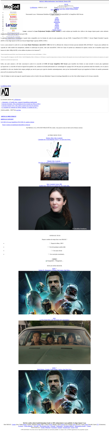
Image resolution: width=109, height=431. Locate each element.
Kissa (50, 424)
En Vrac (57, 28)
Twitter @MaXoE (45, 427)
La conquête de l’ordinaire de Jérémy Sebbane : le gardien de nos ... (20, 107)
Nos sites (36, 426)
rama (54, 318)
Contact (89, 426)
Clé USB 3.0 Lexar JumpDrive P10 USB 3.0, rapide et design (17, 122)
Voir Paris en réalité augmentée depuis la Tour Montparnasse (54, 162)
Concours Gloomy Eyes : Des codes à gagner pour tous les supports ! (20, 105)
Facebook (54, 427)
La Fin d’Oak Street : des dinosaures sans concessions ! (54, 319)
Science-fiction (74, 9)
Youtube (60, 427)
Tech (74, 424)
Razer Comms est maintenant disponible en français (16, 124)
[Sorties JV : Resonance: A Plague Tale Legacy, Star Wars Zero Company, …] (54, 314)
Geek (60, 9)
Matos (57, 23)
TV (98, 424)
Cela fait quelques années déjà (57, 247)
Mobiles (57, 19)
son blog (18, 110)
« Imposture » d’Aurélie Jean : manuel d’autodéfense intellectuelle (19, 102)
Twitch (73, 427)
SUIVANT (7, 119)
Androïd (56, 9)
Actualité (52, 426)
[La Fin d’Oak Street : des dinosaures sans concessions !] (54, 363)
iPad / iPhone (66, 9)
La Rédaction (6, 86)
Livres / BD (58, 184)
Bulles (39, 424)
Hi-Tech (57, 20)
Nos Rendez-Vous (44, 426)
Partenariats (59, 426)
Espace (57, 30)
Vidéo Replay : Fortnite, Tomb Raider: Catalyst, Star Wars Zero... (54, 369)
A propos (20, 426)
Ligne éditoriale (28, 426)
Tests (57, 17)
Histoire (49, 161)
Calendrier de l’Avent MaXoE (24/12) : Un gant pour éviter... (54, 139)
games (54, 268)
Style (62, 424)
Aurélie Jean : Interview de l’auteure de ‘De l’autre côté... (54, 185)
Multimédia (57, 22)
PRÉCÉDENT (8, 116)
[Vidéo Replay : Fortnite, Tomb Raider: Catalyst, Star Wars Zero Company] (54, 413)
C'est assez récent (57, 250)
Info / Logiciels (58, 138)
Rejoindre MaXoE (69, 426)
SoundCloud (66, 427)
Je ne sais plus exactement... (57, 254)
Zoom (86, 424)
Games (14, 424)
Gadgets (57, 26)
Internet (57, 25)
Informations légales (80, 426)
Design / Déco (50, 138)
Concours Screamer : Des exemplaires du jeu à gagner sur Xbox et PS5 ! (21, 104)
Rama (24, 424)
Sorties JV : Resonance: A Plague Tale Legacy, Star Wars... (54, 270)
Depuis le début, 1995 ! (57, 243)
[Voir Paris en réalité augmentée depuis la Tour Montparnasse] (54, 180)
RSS (76, 427)
